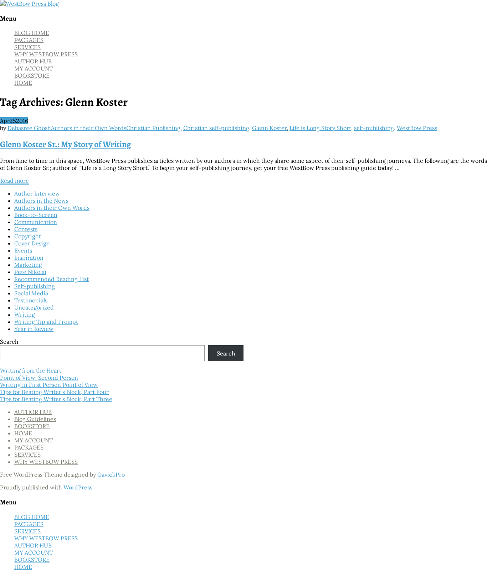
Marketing (28, 264)
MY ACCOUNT (33, 68)
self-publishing (374, 127)
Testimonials (30, 300)
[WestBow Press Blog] (29, 3)
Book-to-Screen (35, 214)
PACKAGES (28, 39)
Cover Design (32, 243)
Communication (35, 221)
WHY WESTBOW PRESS (46, 54)
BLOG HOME (31, 32)
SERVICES (27, 47)
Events (23, 250)
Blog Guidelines (35, 418)
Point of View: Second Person (39, 377)
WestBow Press (417, 127)
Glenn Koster (269, 127)
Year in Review (33, 328)
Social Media (31, 293)
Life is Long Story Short (320, 127)
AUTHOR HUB (33, 61)
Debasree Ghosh (29, 127)
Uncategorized (34, 307)
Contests (25, 229)
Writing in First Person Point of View (49, 384)
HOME (23, 82)
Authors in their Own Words (88, 127)
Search (9, 341)
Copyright (27, 236)
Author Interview (37, 193)
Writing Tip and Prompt (46, 321)
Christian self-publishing (216, 127)
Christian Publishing (153, 127)
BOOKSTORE (32, 75)
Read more (14, 180)
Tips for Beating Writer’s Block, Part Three (56, 399)
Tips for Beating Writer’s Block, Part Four (54, 391)
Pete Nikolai (30, 271)
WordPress (77, 487)
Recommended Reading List (51, 278)
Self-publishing (34, 286)
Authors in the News (41, 200)
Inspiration (28, 257)
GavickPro (111, 474)
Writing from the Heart (30, 370)
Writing (24, 314)
